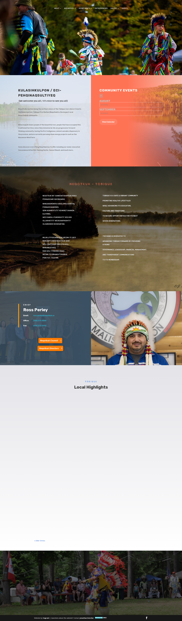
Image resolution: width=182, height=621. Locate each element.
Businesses (69, 8)
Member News (52, 402)
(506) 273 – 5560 (60, 586)
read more (40, 406)
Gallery (113, 8)
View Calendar (108, 122)
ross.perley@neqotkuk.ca (43, 316)
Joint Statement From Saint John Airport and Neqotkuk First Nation (66, 398)
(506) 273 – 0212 (47, 590)
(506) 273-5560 (39, 321)
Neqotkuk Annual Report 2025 (49, 519)
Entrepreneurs (101, 8)
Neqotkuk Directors (49, 348)
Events (125, 8)
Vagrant (46, 618)
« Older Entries (39, 541)
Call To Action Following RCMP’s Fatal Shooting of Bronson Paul (64, 419)
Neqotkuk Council (49, 340)
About (56, 8)
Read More (89, 45)
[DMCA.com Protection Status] (101, 618)
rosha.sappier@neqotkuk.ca (61, 595)
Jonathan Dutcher (87, 618)
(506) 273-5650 (39, 326)
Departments (84, 8)
